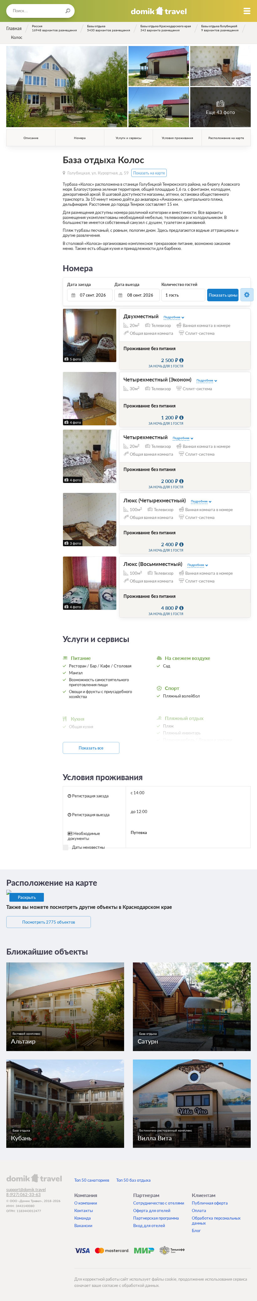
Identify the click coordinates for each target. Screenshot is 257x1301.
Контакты (83, 1210)
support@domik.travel (26, 1189)
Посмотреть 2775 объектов (48, 922)
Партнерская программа (156, 1218)
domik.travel (34, 1178)
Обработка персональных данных (216, 1220)
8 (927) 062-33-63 (23, 1194)
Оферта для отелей (151, 1210)
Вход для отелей (149, 1225)
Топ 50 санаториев (91, 1180)
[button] (68, 335)
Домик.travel (158, 11)
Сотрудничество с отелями (158, 1202)
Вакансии (83, 1225)
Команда (82, 1218)
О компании (85, 1202)
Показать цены (223, 295)
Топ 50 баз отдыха (133, 1180)
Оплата (199, 1210)
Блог (196, 1230)
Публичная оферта (210, 1202)
